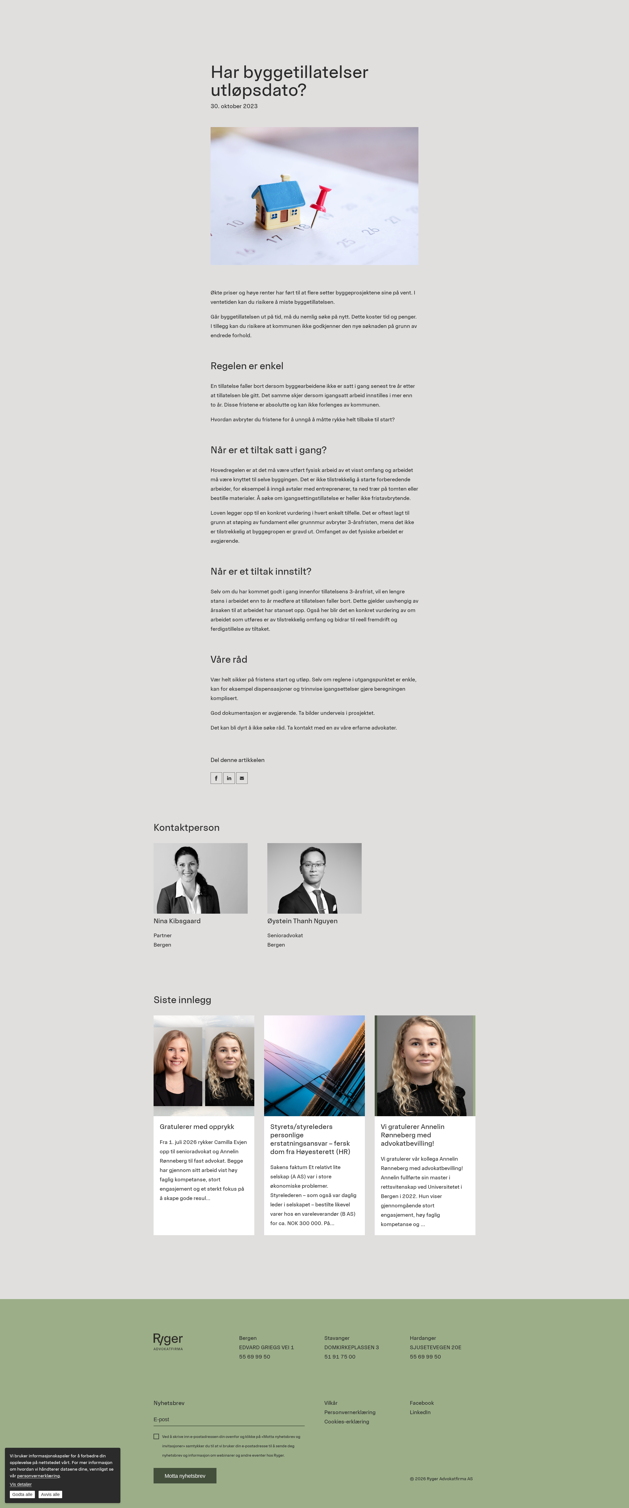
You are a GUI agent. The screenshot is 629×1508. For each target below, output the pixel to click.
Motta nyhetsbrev (185, 1476)
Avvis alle (50, 1494)
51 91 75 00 (340, 1356)
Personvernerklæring (350, 1412)
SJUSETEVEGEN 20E (435, 1347)
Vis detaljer (21, 1484)
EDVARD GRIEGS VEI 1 (266, 1347)
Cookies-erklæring (346, 1421)
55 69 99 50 (254, 1356)
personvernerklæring (38, 1476)
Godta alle (22, 1494)
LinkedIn (420, 1412)
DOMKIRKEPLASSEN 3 (351, 1347)
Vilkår (331, 1403)
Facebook (422, 1403)
